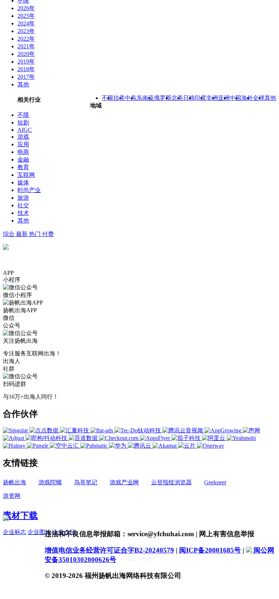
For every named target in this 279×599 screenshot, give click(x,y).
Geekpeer (215, 482)
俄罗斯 (162, 98)
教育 (23, 167)
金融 (23, 159)
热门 (35, 234)
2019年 (26, 61)
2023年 (26, 31)
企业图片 (39, 532)
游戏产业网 (124, 482)
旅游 (23, 198)
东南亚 (145, 98)
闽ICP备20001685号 (210, 550)
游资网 (11, 496)
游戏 (23, 137)
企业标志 (14, 532)
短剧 (23, 122)
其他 (23, 84)
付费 (48, 234)
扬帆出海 (14, 482)
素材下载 (20, 515)
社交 (23, 205)
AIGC (24, 130)
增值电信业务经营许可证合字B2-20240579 (109, 550)
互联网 (26, 175)
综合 (9, 234)
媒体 (23, 182)
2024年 (26, 23)
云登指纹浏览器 (171, 482)
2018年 (26, 69)
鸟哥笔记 (85, 482)
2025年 (26, 16)
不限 (23, 115)
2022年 (26, 39)
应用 (23, 144)
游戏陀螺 (50, 482)
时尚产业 (29, 190)
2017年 (26, 77)
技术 (23, 213)
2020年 (26, 54)
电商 (23, 152)
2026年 (26, 8)
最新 (22, 234)
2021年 (26, 46)
